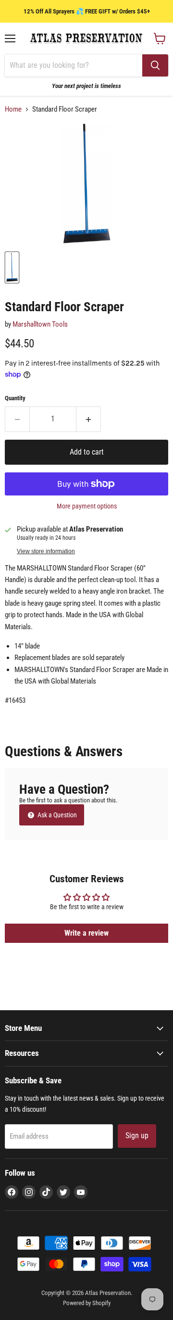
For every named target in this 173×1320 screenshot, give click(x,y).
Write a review (86, 933)
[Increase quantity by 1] (88, 419)
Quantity (15, 398)
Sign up (136, 1135)
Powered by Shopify (87, 1303)
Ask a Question (56, 815)
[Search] (155, 65)
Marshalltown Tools (40, 324)
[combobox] (73, 65)
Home (13, 109)
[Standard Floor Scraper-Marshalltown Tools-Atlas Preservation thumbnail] (12, 267)
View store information (46, 551)
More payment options (87, 506)
